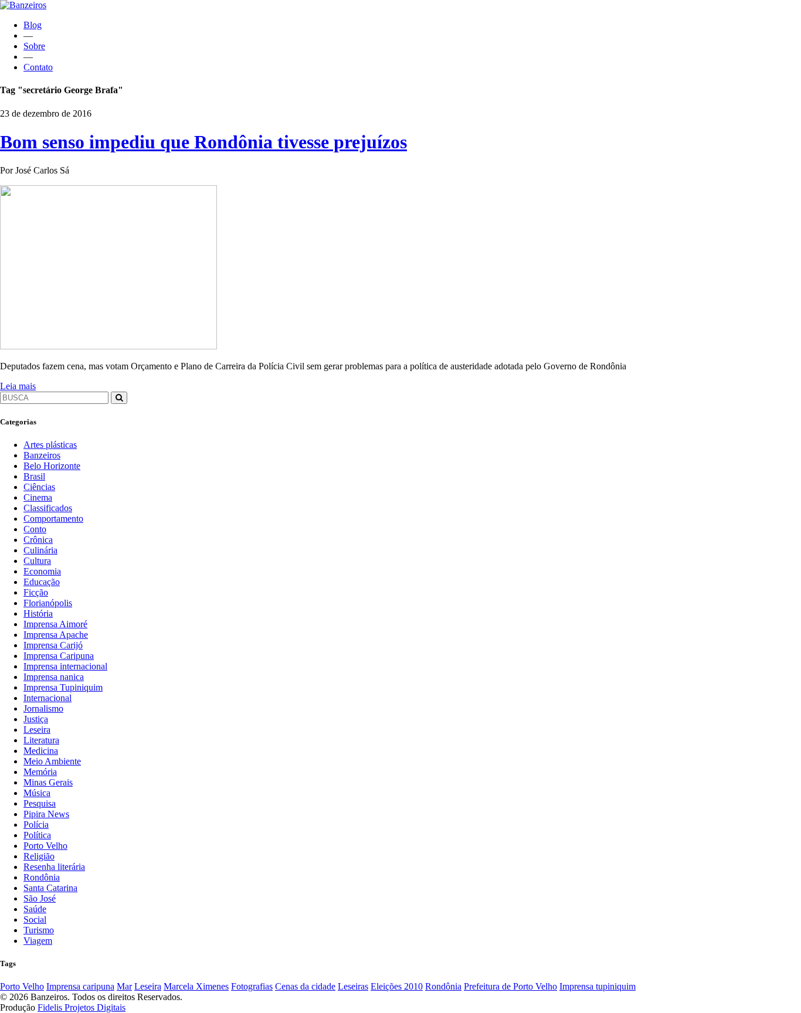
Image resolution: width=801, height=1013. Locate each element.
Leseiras (353, 986)
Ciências (39, 487)
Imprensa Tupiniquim (63, 687)
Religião (39, 856)
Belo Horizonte (51, 466)
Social (34, 919)
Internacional (47, 698)
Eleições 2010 (397, 986)
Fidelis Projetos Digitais (81, 1007)
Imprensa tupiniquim (597, 986)
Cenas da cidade (305, 986)
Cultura (37, 561)
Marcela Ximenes (196, 986)
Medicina (40, 751)
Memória (40, 772)
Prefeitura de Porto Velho (510, 986)
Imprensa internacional (65, 666)
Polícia (36, 825)
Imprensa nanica (53, 677)
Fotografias (252, 986)
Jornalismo (43, 708)
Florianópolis (47, 603)
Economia (42, 571)
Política (37, 835)
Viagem (37, 941)
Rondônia (41, 877)
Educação (41, 582)
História (38, 613)
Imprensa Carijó (53, 645)
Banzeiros (41, 455)
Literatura (41, 740)
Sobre (34, 46)
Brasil (34, 476)
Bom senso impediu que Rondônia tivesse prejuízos (203, 141)
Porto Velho (45, 846)
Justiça (35, 719)
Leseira (36, 730)
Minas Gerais (48, 782)
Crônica (38, 540)
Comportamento (53, 519)
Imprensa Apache (55, 635)
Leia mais (18, 386)
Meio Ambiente (52, 761)
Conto (34, 529)
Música (36, 793)
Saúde (34, 909)
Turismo (38, 930)
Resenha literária (54, 867)
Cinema (37, 497)
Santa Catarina (50, 888)
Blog (32, 25)
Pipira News (46, 814)
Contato (38, 67)
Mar (124, 986)
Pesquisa (39, 803)
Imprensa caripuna (80, 986)
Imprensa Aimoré (55, 624)
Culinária (40, 550)
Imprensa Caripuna (58, 656)
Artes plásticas (50, 445)
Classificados (47, 508)
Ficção (35, 592)
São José (39, 898)
